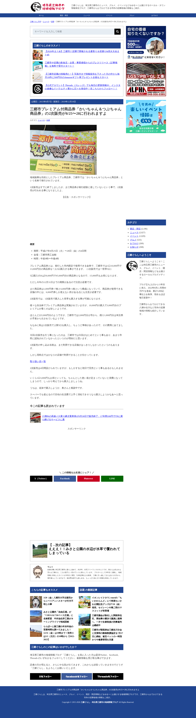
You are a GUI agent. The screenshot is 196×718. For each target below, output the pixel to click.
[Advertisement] (76, 217)
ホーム (41, 15)
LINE (112, 478)
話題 (52, 22)
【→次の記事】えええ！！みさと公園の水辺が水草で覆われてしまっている (84, 549)
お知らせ (134, 247)
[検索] (117, 32)
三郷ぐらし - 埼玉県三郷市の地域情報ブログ (99, 702)
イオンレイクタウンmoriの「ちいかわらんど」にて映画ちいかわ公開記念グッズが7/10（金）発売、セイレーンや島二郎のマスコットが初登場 (107, 604)
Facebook (65, 478)
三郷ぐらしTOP (35, 22)
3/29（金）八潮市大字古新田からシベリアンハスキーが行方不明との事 (58, 601)
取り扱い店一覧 (38, 361)
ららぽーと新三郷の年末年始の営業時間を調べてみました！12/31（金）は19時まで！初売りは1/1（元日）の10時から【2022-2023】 (59, 633)
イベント (109, 15)
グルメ (132, 15)
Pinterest (88, 478)
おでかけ (154, 15)
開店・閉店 (64, 15)
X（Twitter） (41, 478)
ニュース (86, 15)
